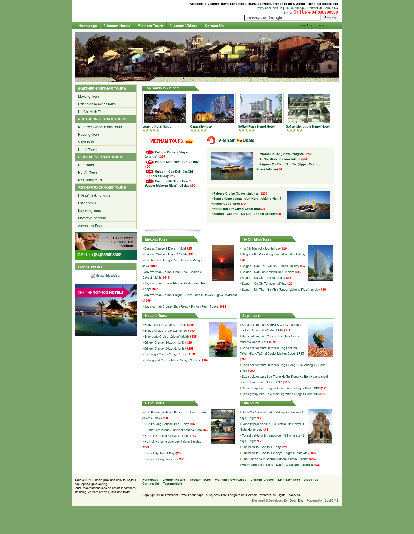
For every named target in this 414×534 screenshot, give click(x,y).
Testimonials (172, 483)
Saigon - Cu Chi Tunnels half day (264, 283)
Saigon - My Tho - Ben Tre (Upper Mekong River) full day (169, 183)
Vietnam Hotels (117, 25)
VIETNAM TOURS (166, 141)
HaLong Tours (89, 134)
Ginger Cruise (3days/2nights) (165, 348)
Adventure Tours (90, 225)
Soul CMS (331, 500)
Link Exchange (289, 479)
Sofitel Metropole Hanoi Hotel (308, 126)
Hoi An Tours (88, 172)
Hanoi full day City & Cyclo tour (239, 208)
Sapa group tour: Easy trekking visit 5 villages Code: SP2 (281, 388)
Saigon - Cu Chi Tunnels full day (263, 277)
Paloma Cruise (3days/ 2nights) (285, 154)
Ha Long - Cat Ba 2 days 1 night (166, 354)
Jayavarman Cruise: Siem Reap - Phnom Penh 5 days (181, 306)
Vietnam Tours (150, 25)
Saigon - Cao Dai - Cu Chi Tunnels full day (247, 214)
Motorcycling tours (92, 217)
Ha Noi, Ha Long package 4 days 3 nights (172, 441)
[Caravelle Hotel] (213, 108)
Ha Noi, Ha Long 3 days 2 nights (166, 435)
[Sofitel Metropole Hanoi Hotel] (308, 108)
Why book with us (270, 7)
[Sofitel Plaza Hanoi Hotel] (261, 108)
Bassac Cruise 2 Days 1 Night (165, 248)
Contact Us (315, 7)
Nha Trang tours (90, 179)
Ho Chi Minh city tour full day (177, 161)
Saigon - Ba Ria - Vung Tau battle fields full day (274, 254)
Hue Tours (86, 164)
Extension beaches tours (97, 103)
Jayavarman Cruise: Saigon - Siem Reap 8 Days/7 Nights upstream (190, 294)
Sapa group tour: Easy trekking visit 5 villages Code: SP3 (281, 393)
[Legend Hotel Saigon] (165, 108)
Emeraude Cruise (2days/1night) (167, 336)
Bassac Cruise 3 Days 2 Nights (166, 254)
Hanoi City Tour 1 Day (159, 453)
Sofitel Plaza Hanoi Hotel (256, 126)
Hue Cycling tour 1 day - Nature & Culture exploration (278, 464)
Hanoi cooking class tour (161, 459)
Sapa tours (86, 141)
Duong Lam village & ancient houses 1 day (173, 429)
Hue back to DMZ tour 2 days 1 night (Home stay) (276, 452)
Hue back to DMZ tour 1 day (261, 446)
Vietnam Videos (183, 25)
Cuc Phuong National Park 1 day (166, 423)
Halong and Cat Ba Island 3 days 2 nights (172, 360)
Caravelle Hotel (201, 126)
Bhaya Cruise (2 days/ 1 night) (165, 324)
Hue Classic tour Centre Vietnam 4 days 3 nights (275, 458)
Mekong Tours (89, 96)
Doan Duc (297, 500)
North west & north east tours (100, 126)
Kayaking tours (89, 210)
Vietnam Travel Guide (230, 479)
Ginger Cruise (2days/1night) (164, 342)
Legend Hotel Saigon (157, 126)
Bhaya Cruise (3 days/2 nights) (166, 330)
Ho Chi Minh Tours (92, 111)
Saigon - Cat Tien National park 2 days (268, 271)
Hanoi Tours (87, 149)
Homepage (88, 25)
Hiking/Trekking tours (94, 195)
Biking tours (87, 202)
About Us (331, 7)
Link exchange (295, 7)
